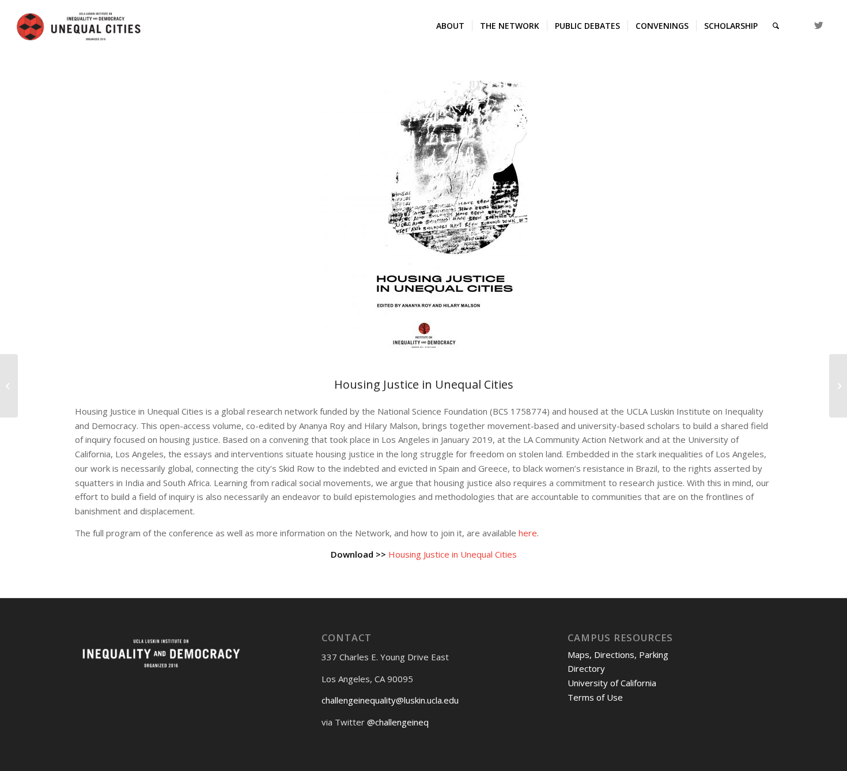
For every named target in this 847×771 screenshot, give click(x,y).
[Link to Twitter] (818, 25)
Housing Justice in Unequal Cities (452, 554)
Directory (586, 668)
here (528, 533)
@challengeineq (398, 722)
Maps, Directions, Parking (618, 654)
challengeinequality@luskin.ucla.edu (390, 700)
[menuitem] (450, 26)
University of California (612, 683)
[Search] (775, 26)
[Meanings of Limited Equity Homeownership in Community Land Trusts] (9, 386)
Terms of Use (595, 697)
